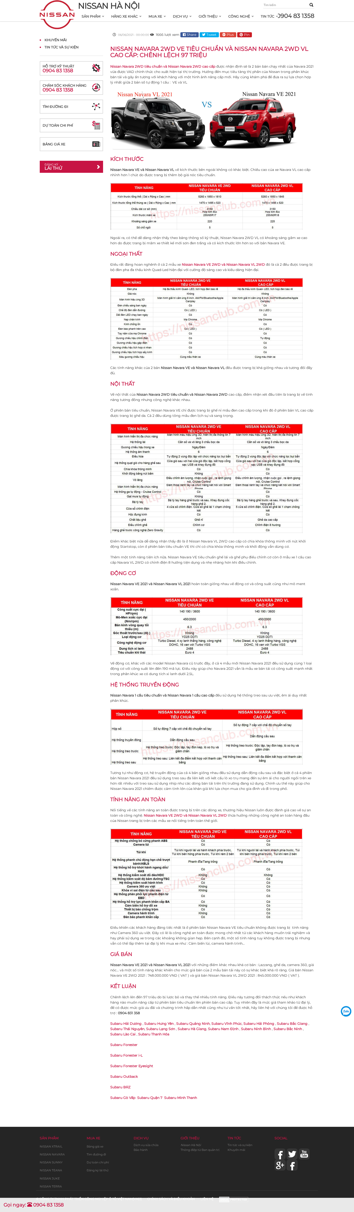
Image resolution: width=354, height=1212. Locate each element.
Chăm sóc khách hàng (64, 88)
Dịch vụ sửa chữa (146, 1145)
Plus (230, 34)
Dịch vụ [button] (180, 16)
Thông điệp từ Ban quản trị (200, 1150)
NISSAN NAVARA (52, 1154)
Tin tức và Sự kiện (62, 47)
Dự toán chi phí (58, 125)
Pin (246, 34)
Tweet (210, 34)
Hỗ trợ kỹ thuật (58, 68)
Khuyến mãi (56, 40)
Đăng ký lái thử (97, 1170)
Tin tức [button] (267, 16)
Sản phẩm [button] (91, 16)
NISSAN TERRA (51, 1186)
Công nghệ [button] (239, 16)
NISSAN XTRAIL (51, 1146)
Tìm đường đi (55, 106)
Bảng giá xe (54, 144)
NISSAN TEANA (51, 1170)
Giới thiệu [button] (208, 16)
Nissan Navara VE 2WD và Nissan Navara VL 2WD (223, 264)
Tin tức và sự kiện (240, 1145)
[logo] (57, 6)
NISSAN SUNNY (51, 1162)
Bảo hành (141, 1150)
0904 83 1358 (295, 15)
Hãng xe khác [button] (124, 16)
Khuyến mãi (236, 1150)
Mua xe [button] (155, 16)
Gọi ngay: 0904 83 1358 (34, 1205)
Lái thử (53, 167)
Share (191, 34)
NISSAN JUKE (50, 1178)
